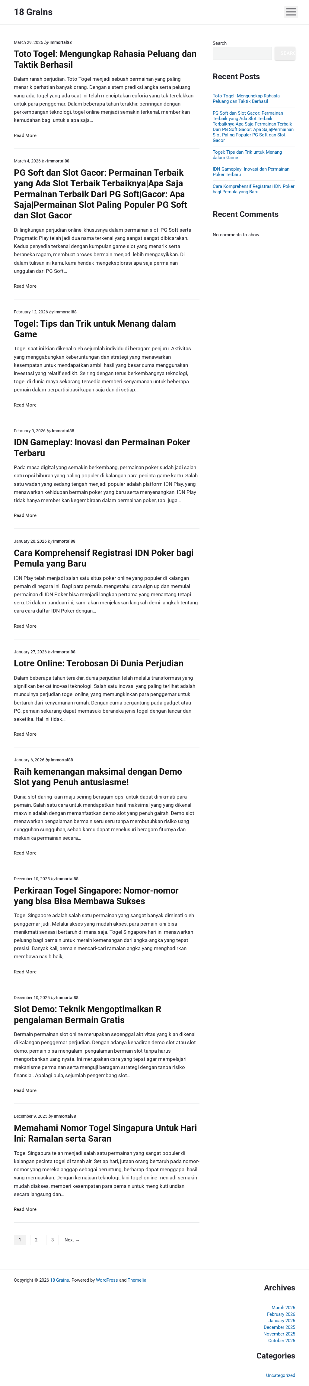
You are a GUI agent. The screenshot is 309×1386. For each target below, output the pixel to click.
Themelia (137, 1280)
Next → (72, 1240)
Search (220, 43)
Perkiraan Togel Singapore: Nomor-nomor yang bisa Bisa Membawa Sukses (96, 895)
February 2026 (281, 1314)
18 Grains (59, 1280)
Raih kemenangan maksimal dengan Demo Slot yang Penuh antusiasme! (98, 777)
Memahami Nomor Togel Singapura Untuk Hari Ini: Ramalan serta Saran (105, 1133)
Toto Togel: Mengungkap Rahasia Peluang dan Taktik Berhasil (246, 98)
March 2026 (283, 1307)
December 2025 (279, 1327)
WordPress (107, 1280)
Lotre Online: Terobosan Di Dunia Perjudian (98, 663)
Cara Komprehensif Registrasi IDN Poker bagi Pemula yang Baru (254, 189)
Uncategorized (280, 1375)
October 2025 (281, 1340)
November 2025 (279, 1334)
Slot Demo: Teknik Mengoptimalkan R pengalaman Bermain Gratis (87, 1014)
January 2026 (282, 1320)
